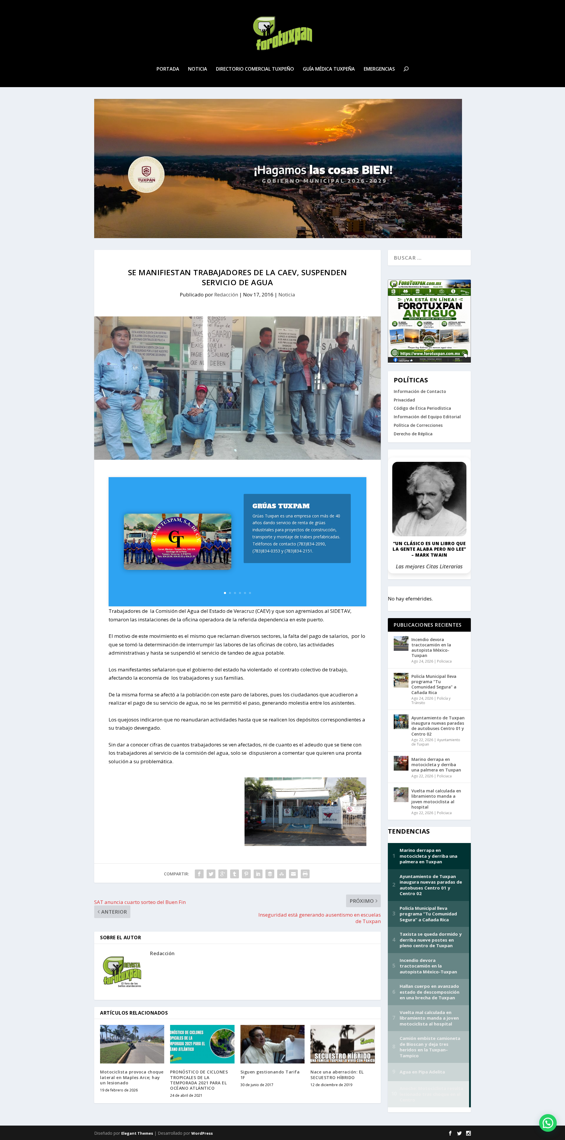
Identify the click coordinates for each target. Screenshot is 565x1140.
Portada (168, 69)
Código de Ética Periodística (422, 408)
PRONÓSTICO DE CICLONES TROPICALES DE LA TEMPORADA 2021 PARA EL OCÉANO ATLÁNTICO (199, 1080)
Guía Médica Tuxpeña (329, 69)
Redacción (226, 294)
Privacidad (404, 400)
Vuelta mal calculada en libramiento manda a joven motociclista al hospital (436, 799)
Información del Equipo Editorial (427, 416)
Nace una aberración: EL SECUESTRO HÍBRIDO (337, 1074)
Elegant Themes (137, 1133)
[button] (548, 1123)
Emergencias (379, 69)
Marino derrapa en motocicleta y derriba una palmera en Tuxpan (436, 764)
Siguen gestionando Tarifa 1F (270, 1074)
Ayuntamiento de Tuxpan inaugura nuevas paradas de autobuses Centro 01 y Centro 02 (438, 726)
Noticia (197, 69)
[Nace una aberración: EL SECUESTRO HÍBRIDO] (342, 1044)
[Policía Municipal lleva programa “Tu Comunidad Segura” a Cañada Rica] (401, 680)
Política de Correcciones (418, 425)
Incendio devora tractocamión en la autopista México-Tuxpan (431, 647)
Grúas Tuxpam (281, 506)
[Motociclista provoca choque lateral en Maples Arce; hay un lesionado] (132, 1044)
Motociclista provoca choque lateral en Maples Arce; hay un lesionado (132, 1077)
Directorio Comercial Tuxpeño (255, 69)
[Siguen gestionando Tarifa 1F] (272, 1044)
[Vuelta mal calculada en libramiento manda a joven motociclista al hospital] (401, 794)
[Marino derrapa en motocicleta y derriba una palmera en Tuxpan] (401, 763)
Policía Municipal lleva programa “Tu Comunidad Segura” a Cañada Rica (433, 684)
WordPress (202, 1133)
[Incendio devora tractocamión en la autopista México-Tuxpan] (401, 643)
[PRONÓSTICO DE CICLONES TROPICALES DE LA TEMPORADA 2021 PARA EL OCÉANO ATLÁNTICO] (202, 1044)
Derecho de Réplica (413, 434)
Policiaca (444, 661)
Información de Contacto (420, 391)
